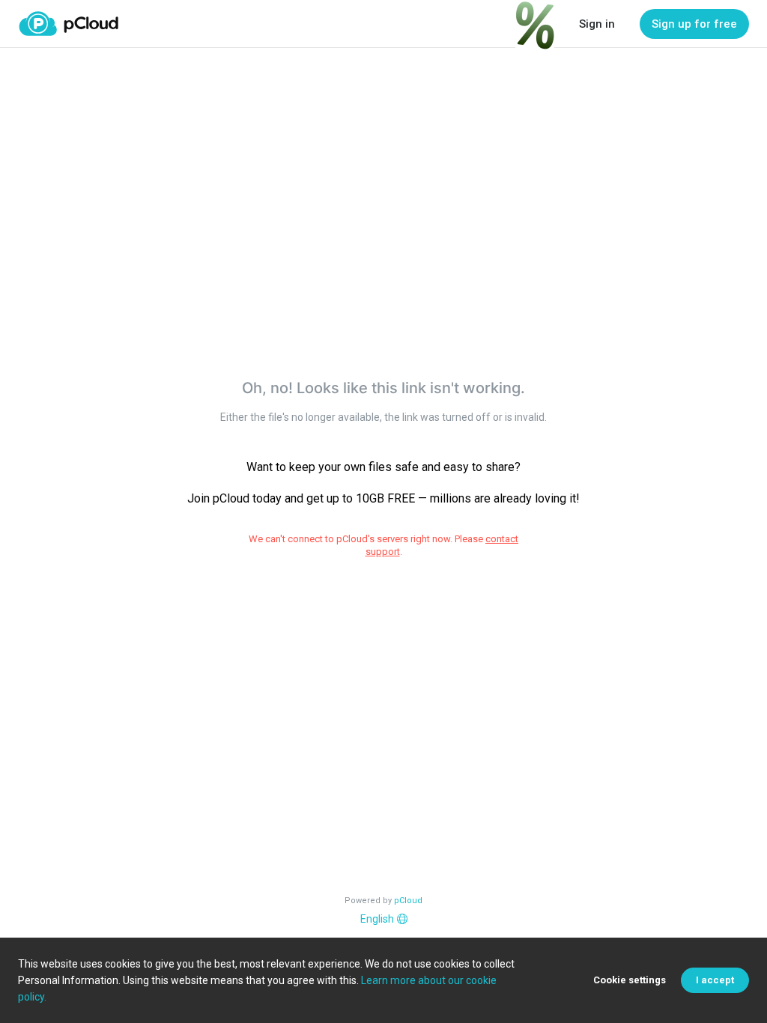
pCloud (408, 900)
